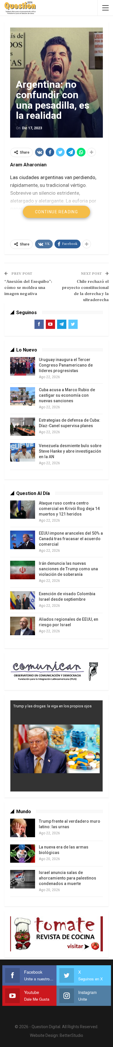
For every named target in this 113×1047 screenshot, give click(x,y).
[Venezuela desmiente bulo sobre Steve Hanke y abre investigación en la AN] (22, 452)
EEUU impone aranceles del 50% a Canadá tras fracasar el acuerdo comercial (71, 539)
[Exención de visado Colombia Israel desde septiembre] (22, 600)
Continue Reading (56, 212)
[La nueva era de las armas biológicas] (22, 853)
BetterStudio (71, 1035)
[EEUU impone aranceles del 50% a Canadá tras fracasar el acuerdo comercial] (22, 540)
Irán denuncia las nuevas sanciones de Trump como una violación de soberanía (68, 569)
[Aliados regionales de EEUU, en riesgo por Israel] (22, 626)
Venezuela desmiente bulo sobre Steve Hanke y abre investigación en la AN (70, 451)
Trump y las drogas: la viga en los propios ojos (52, 706)
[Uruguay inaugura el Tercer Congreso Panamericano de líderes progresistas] (22, 366)
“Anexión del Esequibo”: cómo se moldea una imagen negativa (28, 287)
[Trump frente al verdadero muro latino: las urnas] (22, 828)
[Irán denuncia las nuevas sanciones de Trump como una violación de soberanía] (22, 570)
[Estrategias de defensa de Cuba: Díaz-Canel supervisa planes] (22, 427)
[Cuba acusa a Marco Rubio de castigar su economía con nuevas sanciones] (22, 396)
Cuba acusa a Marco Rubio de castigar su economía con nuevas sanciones (67, 395)
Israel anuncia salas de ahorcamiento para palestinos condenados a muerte (67, 878)
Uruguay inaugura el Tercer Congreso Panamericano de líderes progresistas (66, 365)
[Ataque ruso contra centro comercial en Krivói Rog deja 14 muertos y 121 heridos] (22, 509)
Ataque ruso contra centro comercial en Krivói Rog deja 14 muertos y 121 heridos (69, 508)
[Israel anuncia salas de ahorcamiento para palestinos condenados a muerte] (22, 879)
